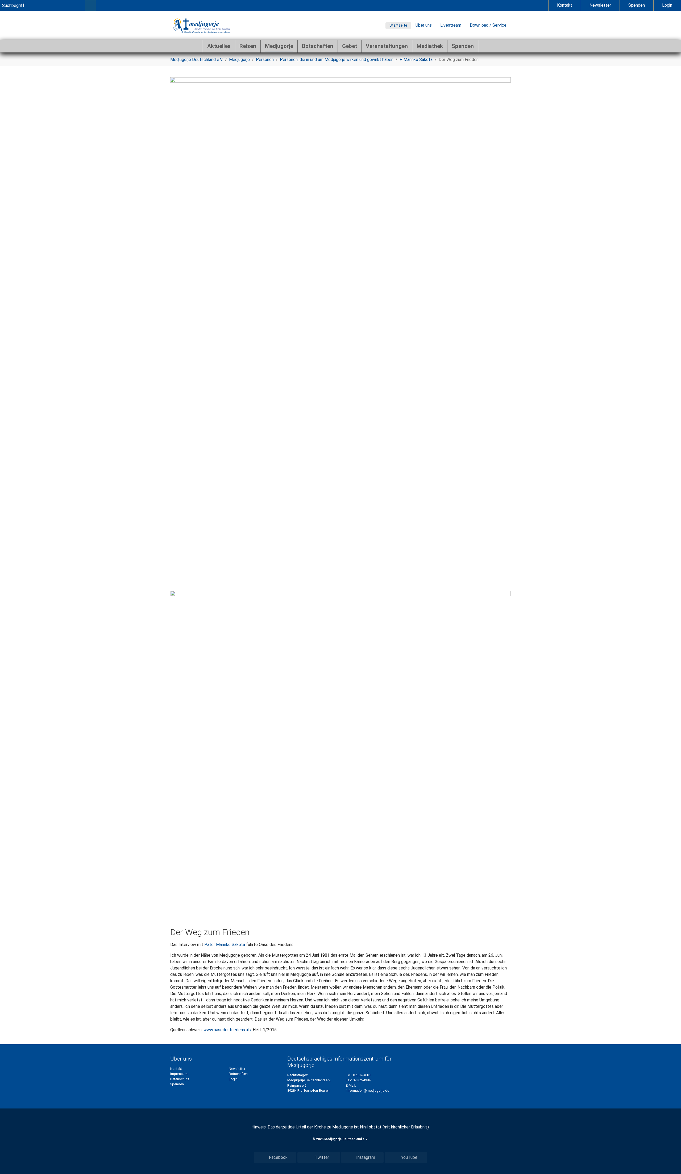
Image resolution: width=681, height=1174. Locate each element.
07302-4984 (362, 1080)
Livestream (450, 25)
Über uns (424, 25)
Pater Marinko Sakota (224, 944)
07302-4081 (362, 1075)
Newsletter (600, 5)
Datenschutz (179, 1079)
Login (667, 5)
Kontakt (564, 5)
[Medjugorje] (201, 25)
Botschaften (238, 1074)
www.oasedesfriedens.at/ (228, 1029)
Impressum (179, 1074)
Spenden (636, 5)
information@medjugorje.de (367, 1091)
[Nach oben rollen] (669, 1162)
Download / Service (488, 25)
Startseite (398, 25)
